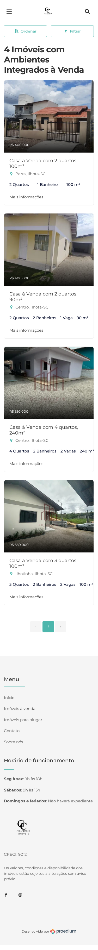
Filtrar (75, 31)
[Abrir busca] (87, 12)
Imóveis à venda (19, 708)
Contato (12, 730)
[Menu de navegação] (10, 11)
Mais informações (26, 196)
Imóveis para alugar (23, 719)
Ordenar (28, 31)
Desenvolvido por (36, 931)
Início (9, 697)
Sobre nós (13, 741)
